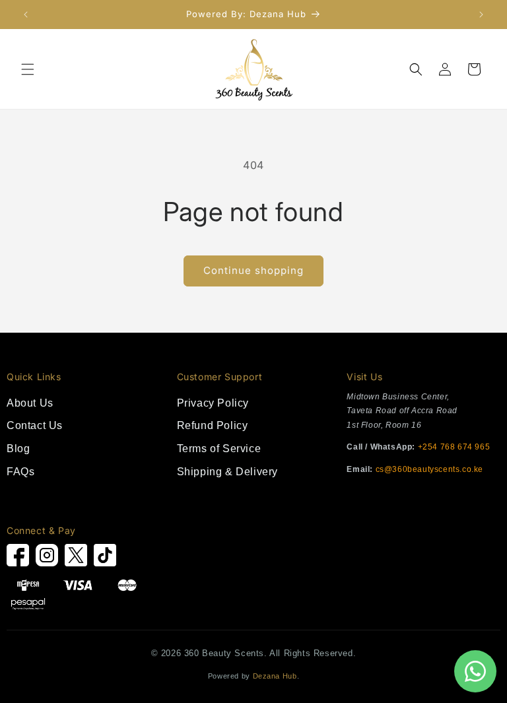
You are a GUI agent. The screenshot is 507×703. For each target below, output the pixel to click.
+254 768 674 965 (454, 447)
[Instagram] (47, 558)
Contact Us (35, 425)
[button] (27, 69)
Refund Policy (212, 425)
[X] (76, 558)
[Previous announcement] (25, 14)
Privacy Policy (213, 403)
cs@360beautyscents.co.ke (429, 469)
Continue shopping (253, 270)
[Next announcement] (481, 14)
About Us (30, 403)
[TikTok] (105, 558)
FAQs (20, 471)
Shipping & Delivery (227, 471)
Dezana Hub (275, 676)
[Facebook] (18, 558)
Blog (18, 448)
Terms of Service (219, 448)
